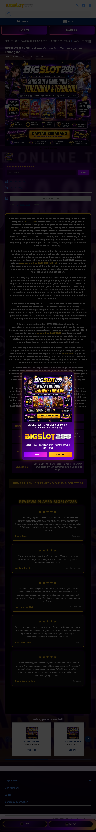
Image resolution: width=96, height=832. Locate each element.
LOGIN (36, 454)
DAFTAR (60, 454)
